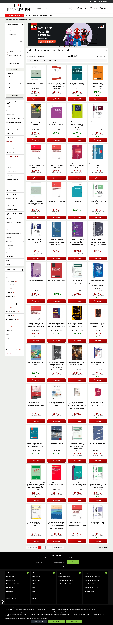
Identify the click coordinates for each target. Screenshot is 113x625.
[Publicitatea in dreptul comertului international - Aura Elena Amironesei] (97, 80)
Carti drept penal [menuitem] (11, 152)
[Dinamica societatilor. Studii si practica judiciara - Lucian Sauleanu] (35, 118)
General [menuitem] (9, 167)
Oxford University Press (34, 369)
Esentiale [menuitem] (8, 264)
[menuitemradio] (75, 56)
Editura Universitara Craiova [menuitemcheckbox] (15, 59)
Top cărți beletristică (89, 591)
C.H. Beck (34, 88)
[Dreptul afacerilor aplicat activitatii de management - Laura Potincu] (56, 479)
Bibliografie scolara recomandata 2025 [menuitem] (14, 214)
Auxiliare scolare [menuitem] (10, 114)
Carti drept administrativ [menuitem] (12, 145)
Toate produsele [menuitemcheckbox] (16, 34)
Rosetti (34, 489)
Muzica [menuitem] (7, 252)
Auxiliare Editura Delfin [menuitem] (11, 202)
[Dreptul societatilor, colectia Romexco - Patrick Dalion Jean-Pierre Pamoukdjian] (97, 320)
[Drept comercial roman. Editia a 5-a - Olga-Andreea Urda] (97, 519)
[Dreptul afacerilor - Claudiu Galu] (35, 80)
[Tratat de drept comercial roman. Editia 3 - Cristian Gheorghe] (77, 80)
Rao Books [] (10, 315)
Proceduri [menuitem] (10, 175)
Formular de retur (36, 580)
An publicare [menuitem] (52, 60)
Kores (7, 338)
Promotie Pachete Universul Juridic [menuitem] (14, 226)
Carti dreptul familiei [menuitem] (11, 190)
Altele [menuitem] (9, 160)
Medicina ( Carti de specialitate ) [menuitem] (13, 222)
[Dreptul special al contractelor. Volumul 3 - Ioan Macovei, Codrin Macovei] (35, 236)
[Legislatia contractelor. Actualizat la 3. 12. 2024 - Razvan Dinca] (35, 519)
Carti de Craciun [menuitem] (9, 245)
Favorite (94, 8)
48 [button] (104, 56)
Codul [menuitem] (9, 164)
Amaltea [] (9, 326)
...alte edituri (9, 353)
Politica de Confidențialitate (93, 614)
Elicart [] (9, 334)
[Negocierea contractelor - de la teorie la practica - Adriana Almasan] (77, 359)
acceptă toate (74, 621)
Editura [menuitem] (43, 60)
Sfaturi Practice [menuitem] (9, 256)
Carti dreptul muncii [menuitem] (11, 194)
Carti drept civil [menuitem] (10, 148)
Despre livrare (9, 591)
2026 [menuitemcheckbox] (15, 91)
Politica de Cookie (92, 609)
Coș (104, 8)
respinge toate (56, 621)
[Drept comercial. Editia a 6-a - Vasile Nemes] (77, 197)
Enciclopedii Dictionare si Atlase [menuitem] (13, 233)
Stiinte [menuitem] (7, 260)
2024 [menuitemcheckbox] (15, 80)
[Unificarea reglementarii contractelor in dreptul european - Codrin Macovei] (77, 479)
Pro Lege (96, 167)
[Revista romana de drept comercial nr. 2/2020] (97, 359)
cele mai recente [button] (40, 56)
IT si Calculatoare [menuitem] (10, 249)
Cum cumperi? (9, 587)
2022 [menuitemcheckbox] (15, 87)
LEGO (7, 277)
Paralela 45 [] (10, 300)
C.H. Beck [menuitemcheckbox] (15, 48)
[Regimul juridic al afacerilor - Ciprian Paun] (97, 118)
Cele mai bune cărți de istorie (91, 587)
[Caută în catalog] (70, 8)
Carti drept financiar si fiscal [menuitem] (13, 183)
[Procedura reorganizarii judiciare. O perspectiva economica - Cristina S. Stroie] (35, 399)
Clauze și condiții (10, 576)
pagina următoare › (58, 547)
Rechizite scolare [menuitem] (10, 106)
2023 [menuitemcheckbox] (15, 83)
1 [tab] (57, 47)
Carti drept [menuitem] (9, 141)
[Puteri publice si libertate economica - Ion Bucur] (56, 440)
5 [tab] (67, 47)
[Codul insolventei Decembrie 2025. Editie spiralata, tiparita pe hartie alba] (97, 159)
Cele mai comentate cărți (64, 576)
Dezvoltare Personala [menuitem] (11, 126)
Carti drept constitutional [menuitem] (12, 179)
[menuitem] (14, 15)
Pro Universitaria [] (11, 304)
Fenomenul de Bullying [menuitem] (11, 209)
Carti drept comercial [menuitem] (12, 156)
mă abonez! (73, 562)
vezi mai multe (14, 69)
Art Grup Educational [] (12, 319)
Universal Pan (9, 346)
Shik (7, 323)
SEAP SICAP (9, 602)
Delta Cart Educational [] (12, 311)
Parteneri (34, 598)
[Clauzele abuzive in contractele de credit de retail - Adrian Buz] (56, 197)
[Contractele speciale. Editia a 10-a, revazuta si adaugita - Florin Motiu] (97, 197)
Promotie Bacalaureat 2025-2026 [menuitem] (13, 122)
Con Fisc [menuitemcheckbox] (15, 51)
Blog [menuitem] (51, 15)
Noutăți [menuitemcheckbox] (15, 41)
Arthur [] (9, 307)
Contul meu (83, 8)
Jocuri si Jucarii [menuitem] (9, 133)
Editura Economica (55, 330)
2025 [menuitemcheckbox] (15, 76)
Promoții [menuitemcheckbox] (16, 38)
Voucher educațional (11, 598)
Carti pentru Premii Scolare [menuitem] (12, 198)
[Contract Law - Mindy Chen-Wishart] (35, 359)
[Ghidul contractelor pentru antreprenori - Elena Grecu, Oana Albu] (56, 399)
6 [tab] (69, 47)
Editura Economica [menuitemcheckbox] (15, 55)
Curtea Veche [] (10, 296)
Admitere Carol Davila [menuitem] (11, 205)
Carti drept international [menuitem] (12, 186)
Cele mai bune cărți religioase (92, 583)
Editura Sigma (9, 330)
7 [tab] (72, 47)
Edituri (33, 591)
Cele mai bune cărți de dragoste (92, 576)
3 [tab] (62, 47)
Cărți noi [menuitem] (28, 15)
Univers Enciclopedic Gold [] (14, 349)
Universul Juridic (96, 129)
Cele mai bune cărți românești (92, 580)
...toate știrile (88, 594)
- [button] (22, 24)
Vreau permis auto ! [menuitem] (10, 137)
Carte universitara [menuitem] (10, 229)
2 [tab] (59, 47)
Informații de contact (37, 576)
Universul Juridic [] (11, 281)
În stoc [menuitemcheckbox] (16, 30)
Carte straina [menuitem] (9, 241)
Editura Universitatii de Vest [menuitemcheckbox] (15, 64)
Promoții (34, 587)
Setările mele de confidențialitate (66, 580)
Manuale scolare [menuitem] (10, 110)
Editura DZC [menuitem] (8, 218)
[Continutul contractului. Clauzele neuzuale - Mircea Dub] (56, 277)
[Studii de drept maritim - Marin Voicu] (97, 440)
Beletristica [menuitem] (8, 237)
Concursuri (8, 594)
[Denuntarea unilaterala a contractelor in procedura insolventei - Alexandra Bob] (77, 159)
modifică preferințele (39, 621)
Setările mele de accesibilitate (65, 583)
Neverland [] (10, 285)
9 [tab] (77, 47)
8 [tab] (74, 47)
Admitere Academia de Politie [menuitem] (13, 129)
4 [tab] (64, 47)
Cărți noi (34, 583)
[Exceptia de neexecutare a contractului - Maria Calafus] (35, 277)
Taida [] (8, 342)
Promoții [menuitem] (35, 15)
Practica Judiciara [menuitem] (12, 171)
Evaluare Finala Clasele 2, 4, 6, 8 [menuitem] (13, 118)
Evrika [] (9, 288)
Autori (33, 594)
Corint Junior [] (10, 292)
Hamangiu (96, 88)
